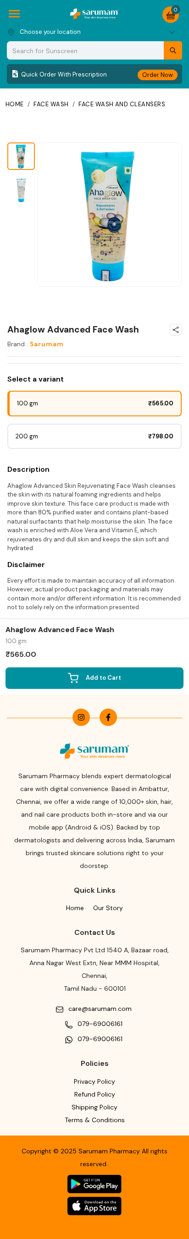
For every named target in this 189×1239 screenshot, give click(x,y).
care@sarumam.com (100, 1008)
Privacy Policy (94, 1081)
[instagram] (81, 717)
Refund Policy (94, 1094)
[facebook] (108, 717)
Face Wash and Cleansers (121, 104)
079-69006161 (100, 1024)
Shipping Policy (94, 1107)
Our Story (108, 908)
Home (15, 104)
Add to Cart (103, 678)
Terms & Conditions (95, 1120)
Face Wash (50, 104)
